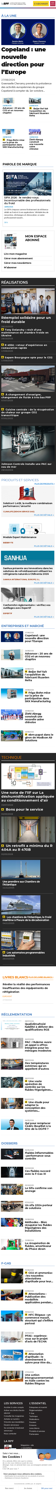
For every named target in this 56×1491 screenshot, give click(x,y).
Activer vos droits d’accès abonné (14, 1411)
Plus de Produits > (45, 484)
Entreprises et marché (38, 1407)
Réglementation (35, 1410)
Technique (33, 1416)
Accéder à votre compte (14, 1407)
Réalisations (34, 1419)
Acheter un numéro (11, 1419)
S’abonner (41, 3)
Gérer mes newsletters (17, 263)
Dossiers (32, 1422)
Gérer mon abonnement (18, 258)
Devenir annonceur (11, 1425)
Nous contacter (10, 1433)
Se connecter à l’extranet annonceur (14, 1429)
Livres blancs (34, 1428)
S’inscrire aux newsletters (14, 1422)
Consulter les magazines (14, 1416)
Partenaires (34, 1434)
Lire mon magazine (15, 253)
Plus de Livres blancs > (41, 977)
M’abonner (10, 267)
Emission (32, 1425)
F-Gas (31, 1413)
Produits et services (37, 1431)
